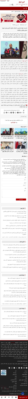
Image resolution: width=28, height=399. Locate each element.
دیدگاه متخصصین (14, 379)
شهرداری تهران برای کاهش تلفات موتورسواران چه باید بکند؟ (14, 244)
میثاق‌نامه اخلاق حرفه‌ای (23, 380)
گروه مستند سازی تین (23, 385)
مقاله (16, 376)
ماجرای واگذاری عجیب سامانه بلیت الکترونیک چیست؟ (15, 254)
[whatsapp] (4, 112)
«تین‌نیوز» (13, 342)
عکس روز (15, 385)
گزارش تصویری (14, 381)
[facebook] (6, 112)
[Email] (16, 397)
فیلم (16, 383)
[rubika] (18, 112)
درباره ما (26, 371)
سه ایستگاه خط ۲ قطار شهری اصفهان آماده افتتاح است (15, 301)
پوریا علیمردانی (23, 116)
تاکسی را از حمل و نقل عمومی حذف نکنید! (17, 257)
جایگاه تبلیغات (24, 374)
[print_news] (23, 112)
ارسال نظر (21, 199)
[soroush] (15, 112)
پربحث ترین (21, 308)
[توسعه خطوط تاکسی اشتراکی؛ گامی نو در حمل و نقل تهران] (7, 145)
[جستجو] (12, 4)
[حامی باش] (1, 397)
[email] (19, 368)
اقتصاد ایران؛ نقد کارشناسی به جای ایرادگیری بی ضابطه (16, 225)
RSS (26, 378)
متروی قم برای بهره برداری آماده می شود (17, 323)
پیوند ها (25, 381)
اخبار (12, 11)
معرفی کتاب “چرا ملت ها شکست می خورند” (18, 223)
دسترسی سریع (22, 397)
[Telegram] (8, 397)
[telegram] (11, 112)
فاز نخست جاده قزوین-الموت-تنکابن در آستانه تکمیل (15, 281)
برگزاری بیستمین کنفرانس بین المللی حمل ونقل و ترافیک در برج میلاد (21, 138)
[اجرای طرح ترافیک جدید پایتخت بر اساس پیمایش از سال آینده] (21, 145)
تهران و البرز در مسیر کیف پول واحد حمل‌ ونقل (16, 247)
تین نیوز (21, 74)
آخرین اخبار (22, 241)
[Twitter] (5, 397)
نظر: (25, 188)
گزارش (16, 378)
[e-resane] (3, 372)
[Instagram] (12, 397)
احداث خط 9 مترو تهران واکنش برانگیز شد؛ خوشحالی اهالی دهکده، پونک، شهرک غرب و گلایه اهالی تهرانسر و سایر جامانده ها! (14, 296)
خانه (26, 11)
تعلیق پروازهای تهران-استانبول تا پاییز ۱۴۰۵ (17, 288)
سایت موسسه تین (24, 383)
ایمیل (25, 183)
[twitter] (9, 112)
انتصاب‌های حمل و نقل (13, 387)
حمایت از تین (25, 376)
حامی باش (15, 388)
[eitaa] (20, 112)
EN (8, 1)
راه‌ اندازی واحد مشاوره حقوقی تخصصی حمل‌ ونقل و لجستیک (14, 220)
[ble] (13, 112)
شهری (23, 11)
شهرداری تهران (17, 11)
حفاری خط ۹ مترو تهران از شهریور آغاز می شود (16, 278)
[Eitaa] (16, 368)
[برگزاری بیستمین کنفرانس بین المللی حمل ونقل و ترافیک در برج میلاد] (21, 131)
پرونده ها (15, 372)
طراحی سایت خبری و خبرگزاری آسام (15, 393)
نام (25, 177)
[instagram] (24, 368)
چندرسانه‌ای (15, 374)
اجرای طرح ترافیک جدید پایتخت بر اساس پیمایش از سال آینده (21, 151)
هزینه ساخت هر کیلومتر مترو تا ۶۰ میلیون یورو (16, 264)
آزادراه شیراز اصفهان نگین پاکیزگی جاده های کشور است (15, 331)
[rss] (26, 368)
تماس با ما (25, 372)
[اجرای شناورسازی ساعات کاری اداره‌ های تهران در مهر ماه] (7, 131)
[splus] (12, 368)
